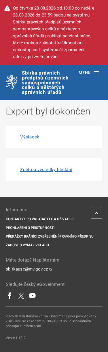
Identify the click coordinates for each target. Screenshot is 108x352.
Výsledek (29, 137)
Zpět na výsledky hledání (46, 169)
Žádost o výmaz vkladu (27, 245)
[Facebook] (10, 295)
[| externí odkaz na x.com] (21, 295)
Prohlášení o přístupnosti (30, 228)
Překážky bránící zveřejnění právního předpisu (50, 236)
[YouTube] (33, 295)
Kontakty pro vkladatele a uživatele (40, 219)
